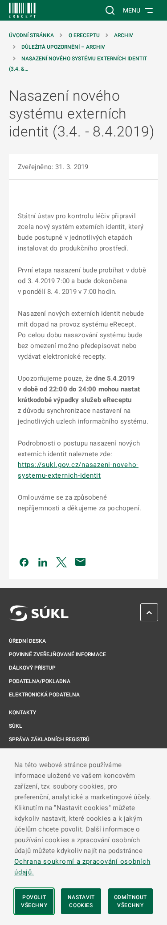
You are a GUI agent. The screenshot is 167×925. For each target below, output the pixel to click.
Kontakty (22, 712)
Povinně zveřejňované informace (57, 654)
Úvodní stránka (31, 35)
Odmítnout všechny (130, 901)
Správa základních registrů (49, 739)
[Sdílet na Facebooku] (24, 562)
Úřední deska (27, 641)
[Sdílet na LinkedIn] (43, 562)
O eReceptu (84, 35)
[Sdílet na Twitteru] (61, 562)
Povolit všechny (34, 901)
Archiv (123, 35)
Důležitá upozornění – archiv (63, 47)
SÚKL (15, 726)
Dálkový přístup (32, 668)
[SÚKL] (22, 10)
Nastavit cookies (81, 901)
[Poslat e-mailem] (80, 562)
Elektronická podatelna (44, 695)
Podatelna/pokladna (39, 681)
